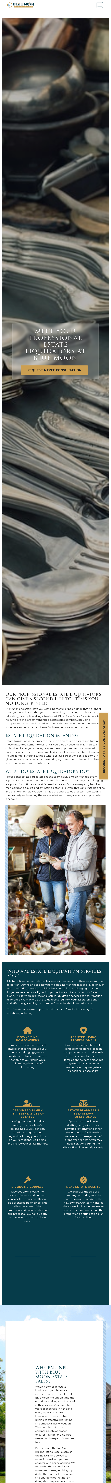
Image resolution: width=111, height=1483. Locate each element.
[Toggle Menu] (99, 5)
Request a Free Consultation (54, 370)
